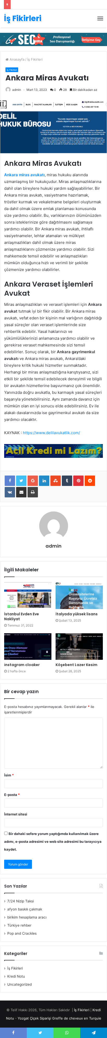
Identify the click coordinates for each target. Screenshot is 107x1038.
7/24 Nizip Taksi (20, 901)
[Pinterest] (78, 481)
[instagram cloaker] (27, 646)
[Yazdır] (33, 492)
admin (16, 90)
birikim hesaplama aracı (26, 917)
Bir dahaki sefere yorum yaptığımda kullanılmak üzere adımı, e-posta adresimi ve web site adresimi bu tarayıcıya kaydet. (53, 841)
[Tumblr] (67, 481)
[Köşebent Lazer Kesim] (79, 646)
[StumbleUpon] (55, 481)
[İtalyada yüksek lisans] (79, 595)
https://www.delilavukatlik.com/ (51, 432)
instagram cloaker (22, 664)
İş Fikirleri (35, 59)
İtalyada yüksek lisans (77, 614)
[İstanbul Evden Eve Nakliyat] (27, 595)
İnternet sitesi (15, 814)
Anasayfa (16, 59)
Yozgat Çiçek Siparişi (34, 1018)
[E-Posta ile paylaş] (21, 492)
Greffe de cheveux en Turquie (76, 1018)
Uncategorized (19, 984)
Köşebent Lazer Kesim (76, 664)
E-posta (12, 795)
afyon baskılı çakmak (24, 909)
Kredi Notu (16, 976)
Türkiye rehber (19, 925)
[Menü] (100, 18)
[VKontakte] (10, 492)
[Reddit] (90, 481)
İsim (9, 775)
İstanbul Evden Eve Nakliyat (21, 616)
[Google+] (33, 481)
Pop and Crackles (22, 933)
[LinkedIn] (44, 481)
